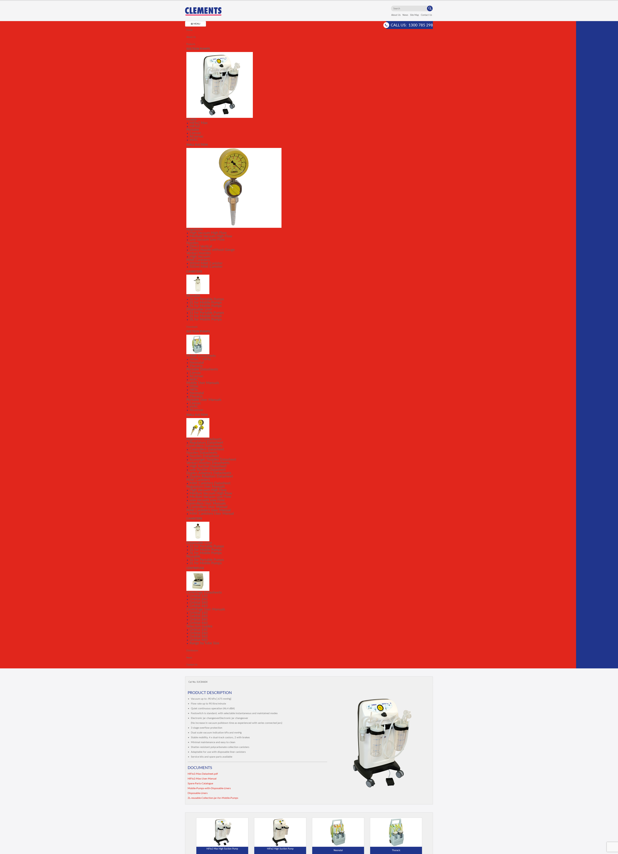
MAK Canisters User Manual (208, 510)
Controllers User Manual (208, 506)
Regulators (194, 229)
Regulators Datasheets (204, 439)
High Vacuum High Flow (208, 232)
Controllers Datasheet (207, 449)
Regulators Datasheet (206, 442)
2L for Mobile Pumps (206, 302)
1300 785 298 (420, 25)
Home (189, 29)
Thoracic (196, 365)
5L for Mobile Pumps (206, 305)
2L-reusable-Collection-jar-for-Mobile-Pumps (213, 797)
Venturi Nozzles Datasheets (208, 462)
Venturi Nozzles (198, 253)
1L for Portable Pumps (207, 299)
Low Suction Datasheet (208, 469)
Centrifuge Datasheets (204, 592)
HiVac (194, 386)
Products (190, 44)
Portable (192, 129)
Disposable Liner (199, 309)
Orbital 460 (199, 606)
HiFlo (194, 389)
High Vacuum (200, 256)
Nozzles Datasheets (201, 452)
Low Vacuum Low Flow (207, 239)
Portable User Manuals (203, 399)
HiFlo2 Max (199, 122)
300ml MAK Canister (206, 263)
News (405, 15)
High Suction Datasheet (208, 466)
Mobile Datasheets (201, 355)
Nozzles (192, 243)
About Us (396, 15)
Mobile (191, 119)
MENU (196, 23)
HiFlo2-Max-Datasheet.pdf (203, 773)
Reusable (193, 295)
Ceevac (195, 133)
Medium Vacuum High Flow (211, 236)
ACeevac (197, 136)
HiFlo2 (195, 126)
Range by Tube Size (204, 643)
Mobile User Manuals (202, 382)
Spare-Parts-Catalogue (200, 783)
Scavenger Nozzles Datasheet (213, 459)
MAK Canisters (198, 259)
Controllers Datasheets (204, 446)
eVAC (194, 139)
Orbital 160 (199, 595)
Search (430, 8)
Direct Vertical (201, 246)
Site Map (414, 15)
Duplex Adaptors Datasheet (211, 476)
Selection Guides (199, 626)
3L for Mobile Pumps (206, 319)
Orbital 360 (199, 602)
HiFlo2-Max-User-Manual (202, 778)
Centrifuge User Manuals (205, 609)
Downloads (192, 326)
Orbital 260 (199, 599)
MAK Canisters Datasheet (210, 483)
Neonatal (197, 362)
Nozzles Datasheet (204, 456)
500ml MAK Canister (206, 266)
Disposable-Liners (198, 792)
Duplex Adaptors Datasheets (208, 473)
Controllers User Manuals (206, 503)
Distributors (192, 650)
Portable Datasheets (202, 369)
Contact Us (426, 15)
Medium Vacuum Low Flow (210, 496)
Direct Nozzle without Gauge (212, 249)
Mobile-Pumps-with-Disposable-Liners (209, 788)
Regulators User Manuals (205, 486)
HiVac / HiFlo (200, 359)
